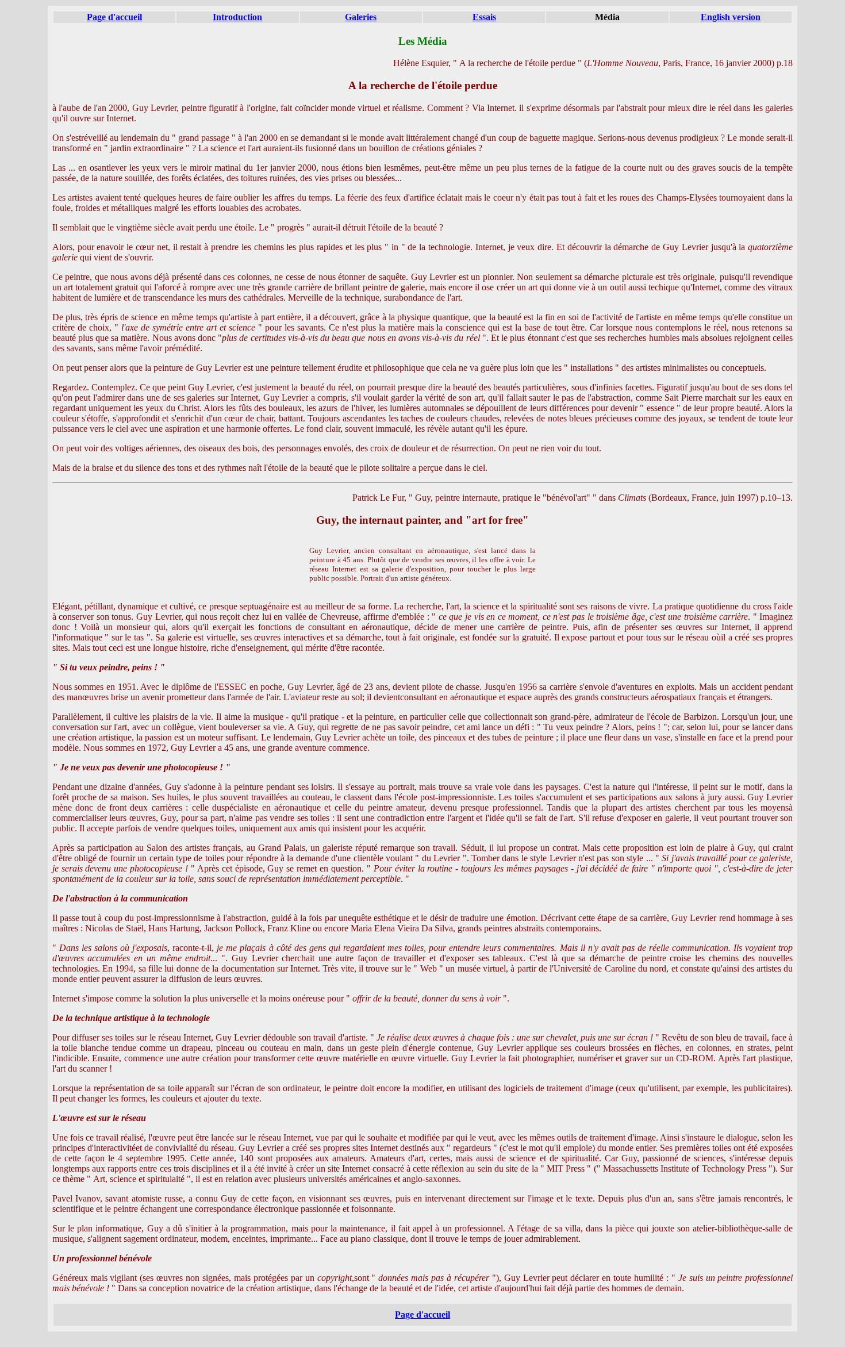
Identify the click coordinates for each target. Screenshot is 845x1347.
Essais (484, 17)
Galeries (361, 17)
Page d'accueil (114, 17)
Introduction (237, 17)
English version (730, 17)
